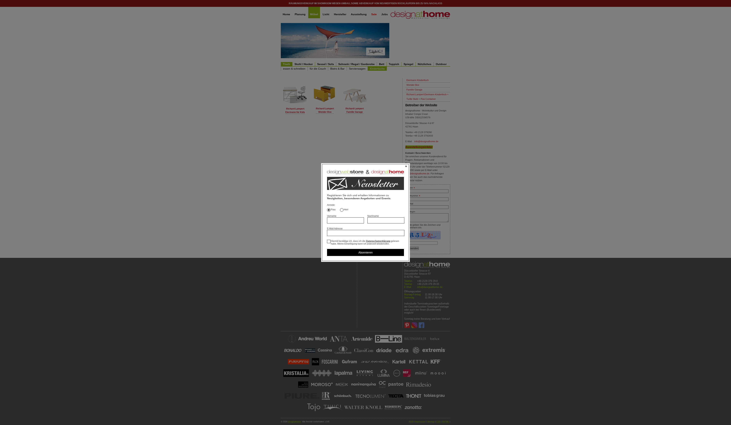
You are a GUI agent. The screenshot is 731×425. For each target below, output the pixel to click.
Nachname (373, 216)
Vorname (331, 216)
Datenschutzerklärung (378, 241)
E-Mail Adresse (335, 228)
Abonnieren (365, 252)
